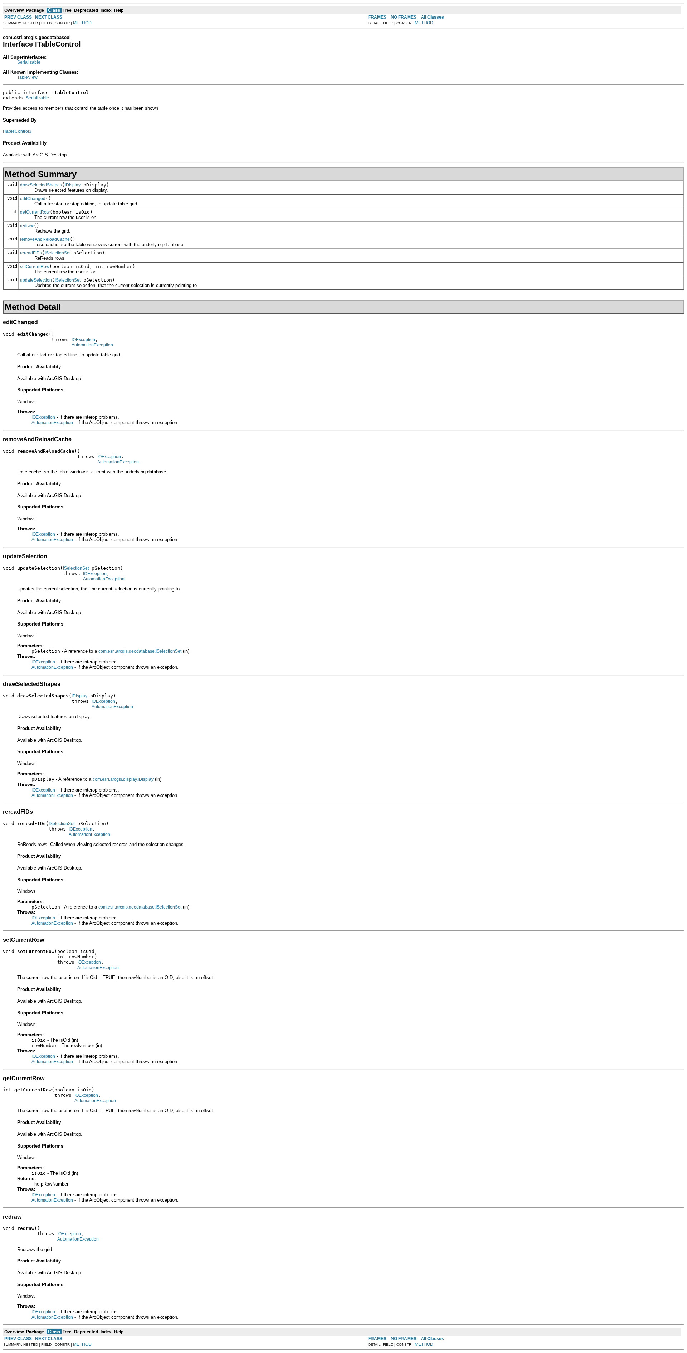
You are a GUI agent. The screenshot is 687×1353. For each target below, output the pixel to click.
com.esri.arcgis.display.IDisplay (123, 779)
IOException (83, 339)
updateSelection (36, 280)
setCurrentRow (34, 266)
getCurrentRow (35, 212)
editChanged (32, 198)
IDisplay (73, 185)
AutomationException (92, 344)
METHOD (82, 22)
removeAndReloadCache (45, 239)
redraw (27, 225)
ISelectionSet (57, 252)
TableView (27, 77)
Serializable (28, 62)
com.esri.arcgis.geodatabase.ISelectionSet (139, 651)
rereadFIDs (31, 252)
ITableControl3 (17, 131)
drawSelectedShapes (41, 185)
